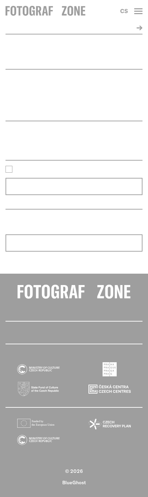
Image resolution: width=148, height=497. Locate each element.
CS (124, 11)
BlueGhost (74, 482)
